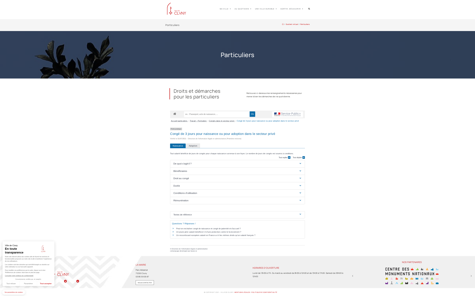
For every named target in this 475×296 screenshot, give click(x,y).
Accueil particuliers (179, 121)
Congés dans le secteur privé (222, 121)
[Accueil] (283, 24)
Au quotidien (242, 9)
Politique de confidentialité (264, 292)
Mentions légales (242, 292)
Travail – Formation (198, 121)
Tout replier (283, 157)
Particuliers (305, 24)
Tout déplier (297, 157)
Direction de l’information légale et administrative (190, 249)
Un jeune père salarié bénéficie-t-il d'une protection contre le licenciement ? (208, 232)
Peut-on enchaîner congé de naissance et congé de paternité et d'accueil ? (208, 229)
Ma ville (224, 9)
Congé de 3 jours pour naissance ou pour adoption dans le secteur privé (268, 121)
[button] (309, 8)
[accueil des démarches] (175, 113)
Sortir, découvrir (291, 9)
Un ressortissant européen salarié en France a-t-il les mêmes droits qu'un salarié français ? (215, 235)
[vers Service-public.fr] (287, 114)
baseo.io (194, 251)
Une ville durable (265, 9)
